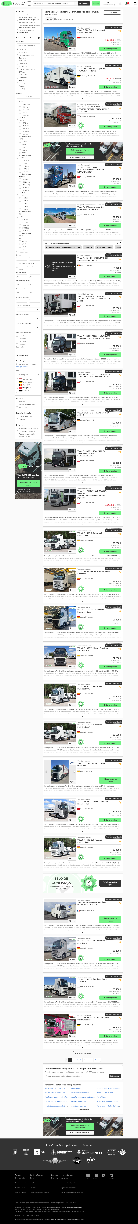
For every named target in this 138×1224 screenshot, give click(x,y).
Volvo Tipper (102, 1097)
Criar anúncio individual (79, 157)
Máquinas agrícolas (26, 30)
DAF (22, 72)
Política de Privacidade (57, 1219)
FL (21, 158)
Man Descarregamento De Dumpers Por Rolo (62, 1097)
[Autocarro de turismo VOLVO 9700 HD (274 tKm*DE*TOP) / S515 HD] (60, 421)
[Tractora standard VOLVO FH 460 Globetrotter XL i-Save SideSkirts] (60, 580)
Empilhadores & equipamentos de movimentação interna (29, 26)
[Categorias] (29, 3)
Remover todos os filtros (64, 19)
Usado (23, 407)
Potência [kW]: (21, 289)
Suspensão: (20, 347)
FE (21, 195)
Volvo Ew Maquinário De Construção (84, 1097)
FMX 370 (25, 188)
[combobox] (28, 374)
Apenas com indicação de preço (27, 268)
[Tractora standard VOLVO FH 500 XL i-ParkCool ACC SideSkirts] (60, 988)
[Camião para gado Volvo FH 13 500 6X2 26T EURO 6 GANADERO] (60, 772)
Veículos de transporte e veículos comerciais (27, 16)
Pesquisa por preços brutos (28, 263)
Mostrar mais (83, 1110)
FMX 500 (26, 179)
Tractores (88, 247)
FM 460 (25, 131)
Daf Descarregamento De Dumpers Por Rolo (61, 1088)
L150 (24, 150)
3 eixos (22, 341)
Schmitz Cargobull (26, 69)
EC (21, 217)
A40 (24, 250)
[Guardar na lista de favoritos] (119, 30)
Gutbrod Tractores (104, 247)
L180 (24, 153)
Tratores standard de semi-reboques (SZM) (63, 247)
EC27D (25, 222)
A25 (24, 241)
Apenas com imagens (28, 428)
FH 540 (25, 110)
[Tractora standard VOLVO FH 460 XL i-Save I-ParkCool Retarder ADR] (60, 656)
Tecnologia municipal (27, 22)
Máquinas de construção (29, 20)
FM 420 (25, 123)
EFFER (22, 83)
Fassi (21, 80)
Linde (23, 64)
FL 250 (25, 169)
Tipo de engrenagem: (23, 323)
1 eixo (21, 336)
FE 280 (25, 201)
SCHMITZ (23, 66)
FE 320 (25, 198)
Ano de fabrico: (21, 272)
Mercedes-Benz (26, 55)
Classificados (25, 416)
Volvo (23, 50)
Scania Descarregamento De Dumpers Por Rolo (63, 1106)
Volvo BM (23, 52)
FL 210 (25, 172)
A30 (24, 244)
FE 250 (25, 206)
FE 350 (25, 204)
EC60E (25, 231)
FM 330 (25, 126)
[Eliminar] (76, 3)
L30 (24, 142)
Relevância (112, 12)
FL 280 (25, 160)
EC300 (25, 220)
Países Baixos (28, 379)
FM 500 (25, 129)
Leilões (22, 419)
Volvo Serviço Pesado (105, 1093)
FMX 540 (26, 185)
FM (21, 120)
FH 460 (26, 107)
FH (21, 101)
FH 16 (25, 113)
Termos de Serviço (72, 1219)
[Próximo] (74, 38)
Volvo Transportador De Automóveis (110, 1101)
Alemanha (27, 382)
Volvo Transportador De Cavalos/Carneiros (113, 1106)
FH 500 (26, 104)
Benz (22, 58)
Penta (21, 86)
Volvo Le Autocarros (78, 1106)
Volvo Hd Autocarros (78, 1101)
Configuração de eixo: (23, 332)
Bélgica (26, 385)
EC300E (25, 225)
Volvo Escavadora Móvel (80, 1093)
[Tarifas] (28, 466)
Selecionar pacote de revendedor (28, 483)
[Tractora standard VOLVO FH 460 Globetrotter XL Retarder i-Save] (60, 618)
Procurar (85, 3)
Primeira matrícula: (22, 297)
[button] (135, 3)
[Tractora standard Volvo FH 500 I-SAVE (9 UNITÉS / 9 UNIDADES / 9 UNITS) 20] (60, 911)
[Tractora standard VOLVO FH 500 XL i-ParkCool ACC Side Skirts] (60, 949)
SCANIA (23, 75)
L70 (24, 147)
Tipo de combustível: (23, 305)
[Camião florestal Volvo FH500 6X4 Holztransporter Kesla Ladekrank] (60, 39)
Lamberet (23, 78)
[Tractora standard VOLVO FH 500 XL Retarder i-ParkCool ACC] (60, 541)
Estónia (26, 390)
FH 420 (25, 115)
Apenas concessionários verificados (27, 435)
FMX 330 (25, 190)
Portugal (22, 367)
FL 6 (24, 163)
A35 (24, 247)
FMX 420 (26, 182)
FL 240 (25, 166)
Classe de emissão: (22, 314)
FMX (22, 176)
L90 (24, 144)
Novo (22, 402)
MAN (22, 61)
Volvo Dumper (76, 1088)
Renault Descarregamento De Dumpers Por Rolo (63, 1101)
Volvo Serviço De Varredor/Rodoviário (111, 1088)
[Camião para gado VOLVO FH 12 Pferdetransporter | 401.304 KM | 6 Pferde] (60, 77)
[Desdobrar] (82, 60)
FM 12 (25, 134)
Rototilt (22, 89)
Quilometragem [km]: (23, 281)
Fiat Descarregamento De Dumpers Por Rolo (61, 1093)
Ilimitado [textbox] (23, 375)
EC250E (25, 228)
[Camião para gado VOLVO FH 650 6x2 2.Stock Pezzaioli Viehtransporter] (60, 1026)
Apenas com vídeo (27, 431)
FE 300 (25, 209)
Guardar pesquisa (83, 1053)
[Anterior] (46, 38)
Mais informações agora (110, 883)
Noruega (26, 388)
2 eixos (22, 339)
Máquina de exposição (27, 404)
